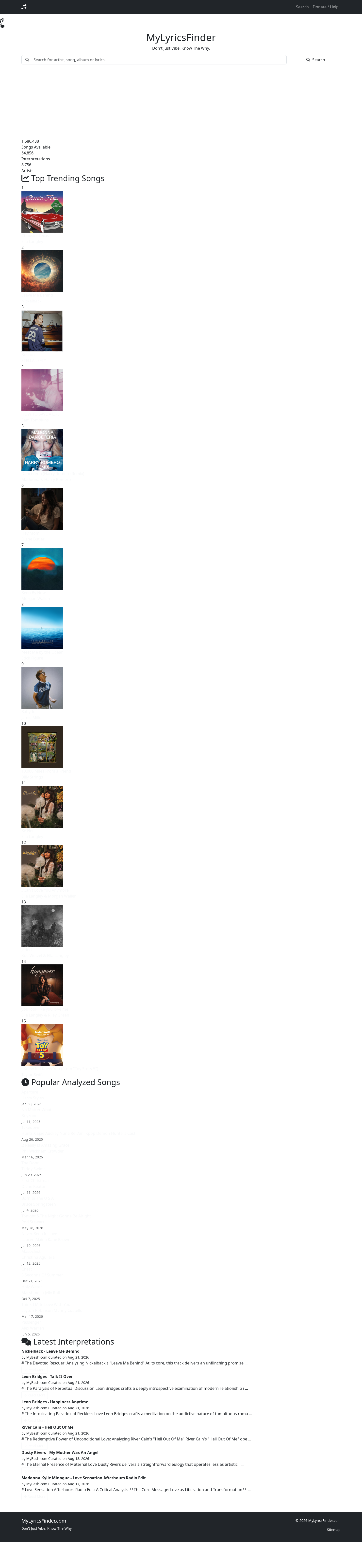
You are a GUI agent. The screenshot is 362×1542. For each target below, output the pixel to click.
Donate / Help (326, 7)
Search (302, 7)
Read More (37, 1369)
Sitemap (334, 1529)
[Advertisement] (181, 101)
